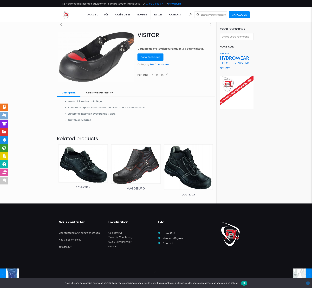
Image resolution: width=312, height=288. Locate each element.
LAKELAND (232, 64)
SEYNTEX (225, 68)
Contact (168, 243)
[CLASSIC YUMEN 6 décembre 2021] (302, 274)
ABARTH (224, 53)
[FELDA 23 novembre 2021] (9, 274)
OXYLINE (243, 63)
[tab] (68, 93)
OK (244, 283)
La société (169, 233)
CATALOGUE (239, 14)
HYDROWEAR (234, 58)
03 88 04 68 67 (154, 3)
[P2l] (66, 14)
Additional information (99, 92)
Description (69, 92)
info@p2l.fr (174, 3)
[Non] (308, 283)
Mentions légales (173, 238)
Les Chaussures (159, 64)
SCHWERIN (83, 187)
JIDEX (224, 63)
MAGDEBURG (136, 188)
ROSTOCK (188, 195)
